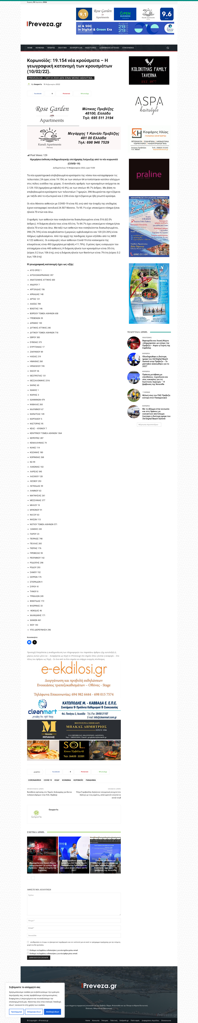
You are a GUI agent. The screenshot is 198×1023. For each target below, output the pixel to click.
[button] (168, 48)
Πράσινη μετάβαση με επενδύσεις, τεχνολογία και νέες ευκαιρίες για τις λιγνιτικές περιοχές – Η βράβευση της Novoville (105, 865)
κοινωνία (66, 780)
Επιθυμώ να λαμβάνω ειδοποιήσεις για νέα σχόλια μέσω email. (54, 950)
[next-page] (33, 878)
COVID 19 (48, 780)
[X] (166, 2)
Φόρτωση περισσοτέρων (148, 424)
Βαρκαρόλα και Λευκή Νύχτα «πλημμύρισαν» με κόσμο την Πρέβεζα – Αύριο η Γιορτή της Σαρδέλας (42, 867)
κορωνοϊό (78, 780)
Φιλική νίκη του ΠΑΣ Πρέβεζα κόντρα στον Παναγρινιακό (156, 396)
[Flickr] (159, 2)
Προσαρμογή (16, 1012)
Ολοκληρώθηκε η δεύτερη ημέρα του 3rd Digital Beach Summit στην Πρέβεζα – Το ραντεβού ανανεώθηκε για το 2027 (73, 865)
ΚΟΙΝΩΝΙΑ (73, 857)
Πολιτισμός (42, 859)
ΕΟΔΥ (57, 780)
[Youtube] (169, 2)
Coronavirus (34, 780)
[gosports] (29, 84)
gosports (38, 84)
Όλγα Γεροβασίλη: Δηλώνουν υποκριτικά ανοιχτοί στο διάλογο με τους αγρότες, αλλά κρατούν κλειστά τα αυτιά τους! (98, 795)
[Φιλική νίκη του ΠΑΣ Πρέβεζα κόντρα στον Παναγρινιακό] (133, 395)
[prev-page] (28, 878)
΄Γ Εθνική (146, 392)
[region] (35, 1000)
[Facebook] (156, 2)
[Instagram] (162, 2)
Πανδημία (91, 780)
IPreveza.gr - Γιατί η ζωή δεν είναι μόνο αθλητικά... (61, 78)
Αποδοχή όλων (52, 1012)
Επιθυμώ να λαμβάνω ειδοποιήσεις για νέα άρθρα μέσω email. (54, 954)
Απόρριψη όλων (34, 1012)
